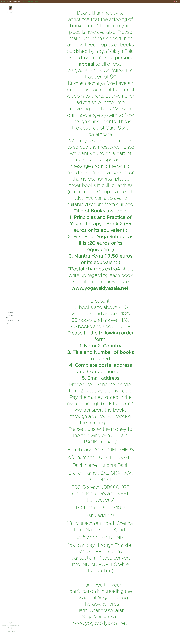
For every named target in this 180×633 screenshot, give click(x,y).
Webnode (13, 631)
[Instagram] (4, 1)
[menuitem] (10, 312)
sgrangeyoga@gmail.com (28, 1)
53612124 (38, 1)
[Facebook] (2, 1)
